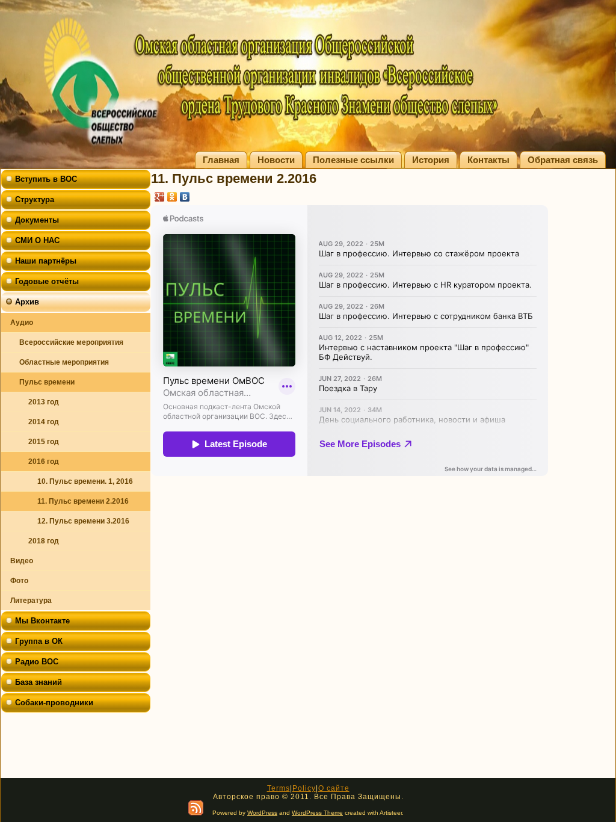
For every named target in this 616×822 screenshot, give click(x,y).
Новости (276, 160)
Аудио (21, 322)
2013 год (43, 402)
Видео (21, 561)
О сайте (334, 788)
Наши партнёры (45, 260)
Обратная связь (563, 160)
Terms (278, 788)
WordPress (262, 812)
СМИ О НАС (37, 240)
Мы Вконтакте (42, 620)
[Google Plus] (159, 197)
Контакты (488, 160)
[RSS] (195, 807)
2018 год (43, 541)
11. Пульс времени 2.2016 (83, 501)
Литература (31, 600)
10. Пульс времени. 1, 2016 (85, 481)
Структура (34, 199)
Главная (221, 160)
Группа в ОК (39, 641)
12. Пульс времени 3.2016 (83, 521)
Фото (19, 580)
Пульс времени (47, 382)
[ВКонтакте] (185, 197)
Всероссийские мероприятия (71, 342)
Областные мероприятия (64, 362)
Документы (37, 219)
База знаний (38, 682)
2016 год (43, 461)
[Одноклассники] (172, 197)
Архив (27, 301)
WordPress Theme (317, 812)
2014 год (43, 422)
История (430, 160)
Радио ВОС (36, 661)
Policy (304, 788)
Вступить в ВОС (46, 179)
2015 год (43, 441)
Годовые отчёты (47, 281)
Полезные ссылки (353, 160)
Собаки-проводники (54, 702)
